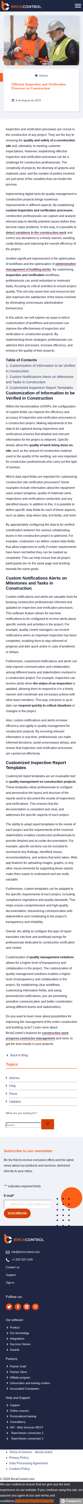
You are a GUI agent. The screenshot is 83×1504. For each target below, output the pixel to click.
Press (13, 1093)
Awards (14, 1349)
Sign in (10, 1282)
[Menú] (78, 5)
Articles (43, 75)
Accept (19, 1501)
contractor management (37, 1038)
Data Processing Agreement (28, 1463)
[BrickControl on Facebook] (17, 1307)
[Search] (47, 1124)
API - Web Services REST (26, 1427)
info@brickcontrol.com (25, 1251)
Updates (15, 1101)
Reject (28, 1501)
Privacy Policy (19, 1457)
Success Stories (20, 1344)
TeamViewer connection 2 (27, 1438)
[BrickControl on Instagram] (35, 1307)
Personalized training (23, 1416)
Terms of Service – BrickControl (30, 1452)
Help (12, 1086)
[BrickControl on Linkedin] (26, 1307)
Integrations (17, 1338)
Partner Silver (18, 1372)
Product (15, 1327)
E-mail (9, 1195)
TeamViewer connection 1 (27, 1433)
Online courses (19, 1410)
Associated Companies (24, 1388)
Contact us (12, 1267)
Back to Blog (19, 1055)
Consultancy (18, 1421)
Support (11, 1274)
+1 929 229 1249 (22, 1259)
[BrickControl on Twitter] (9, 1307)
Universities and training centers (30, 1383)
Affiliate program (20, 1377)
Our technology (19, 1333)
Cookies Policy (19, 1468)
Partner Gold (18, 1366)
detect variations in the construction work (36, 232)
